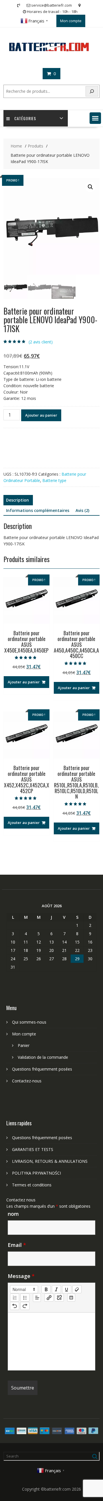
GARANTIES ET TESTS (32, 1149)
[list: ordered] (14, 1298)
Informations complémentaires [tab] (37, 510)
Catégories (25, 118)
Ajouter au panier (41, 415)
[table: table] (71, 1298)
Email (17, 1244)
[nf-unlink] (59, 1298)
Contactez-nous (26, 1081)
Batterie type (54, 480)
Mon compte (71, 20)
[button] (95, 118)
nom (13, 1213)
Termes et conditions (32, 1185)
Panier (23, 1045)
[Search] (92, 91)
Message (21, 1276)
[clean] (77, 1289)
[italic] (56, 1289)
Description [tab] (17, 500)
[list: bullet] (24, 1298)
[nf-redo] (24, 1306)
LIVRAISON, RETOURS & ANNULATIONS (50, 1161)
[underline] (66, 1289)
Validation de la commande (43, 1057)
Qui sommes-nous (29, 1022)
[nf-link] (49, 1298)
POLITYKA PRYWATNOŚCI (36, 1173)
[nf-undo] (14, 1306)
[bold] (46, 1289)
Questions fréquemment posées (42, 1069)
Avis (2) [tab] (82, 510)
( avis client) (41, 342)
